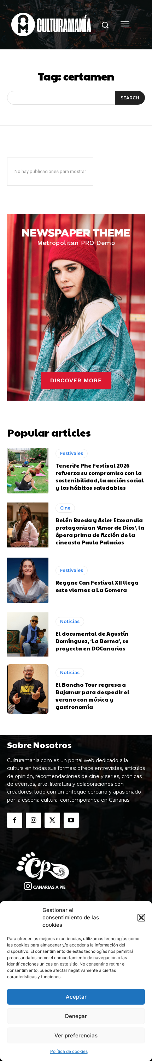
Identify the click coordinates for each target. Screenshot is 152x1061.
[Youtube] (71, 820)
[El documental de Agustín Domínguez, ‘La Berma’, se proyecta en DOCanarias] (27, 634)
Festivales (71, 453)
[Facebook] (14, 820)
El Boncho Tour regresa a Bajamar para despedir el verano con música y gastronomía (92, 695)
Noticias (70, 621)
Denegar (76, 1016)
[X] (52, 820)
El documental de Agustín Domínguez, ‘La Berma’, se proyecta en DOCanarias (92, 641)
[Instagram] (33, 820)
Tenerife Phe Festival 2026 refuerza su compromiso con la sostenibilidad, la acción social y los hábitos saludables (99, 476)
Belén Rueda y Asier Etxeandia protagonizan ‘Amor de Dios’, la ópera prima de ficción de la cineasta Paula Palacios (99, 531)
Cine (65, 508)
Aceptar (76, 996)
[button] (141, 917)
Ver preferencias (76, 1035)
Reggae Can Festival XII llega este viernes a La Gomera (97, 586)
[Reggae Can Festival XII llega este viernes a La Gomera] (27, 579)
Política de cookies (69, 1051)
